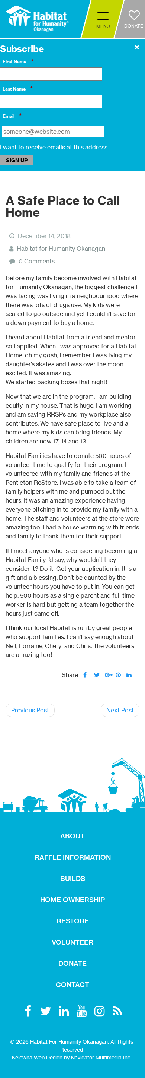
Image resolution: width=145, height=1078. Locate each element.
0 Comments (37, 261)
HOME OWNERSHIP (72, 899)
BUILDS (72, 878)
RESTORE (73, 921)
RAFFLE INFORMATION (73, 857)
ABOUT (72, 836)
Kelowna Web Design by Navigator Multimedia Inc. (72, 1057)
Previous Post (30, 710)
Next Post (120, 710)
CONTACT (72, 984)
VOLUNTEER (72, 942)
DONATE (72, 963)
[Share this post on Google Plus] (107, 674)
